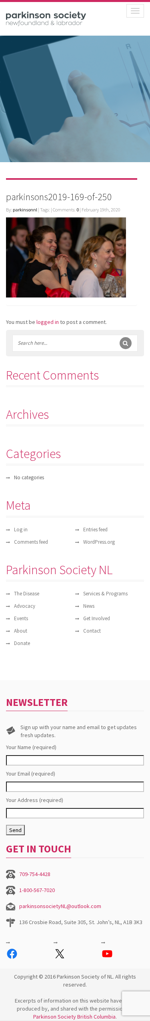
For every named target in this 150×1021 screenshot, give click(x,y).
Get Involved (96, 618)
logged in (47, 322)
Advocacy (24, 606)
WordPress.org (99, 542)
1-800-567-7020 (37, 890)
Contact (92, 630)
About (20, 630)
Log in (21, 529)
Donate (22, 643)
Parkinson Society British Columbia (74, 1016)
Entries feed (95, 529)
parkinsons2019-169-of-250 (59, 197)
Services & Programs (105, 593)
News (88, 606)
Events (21, 618)
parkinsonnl (25, 210)
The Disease (26, 593)
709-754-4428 (34, 874)
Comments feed (31, 542)
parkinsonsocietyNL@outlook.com (60, 906)
